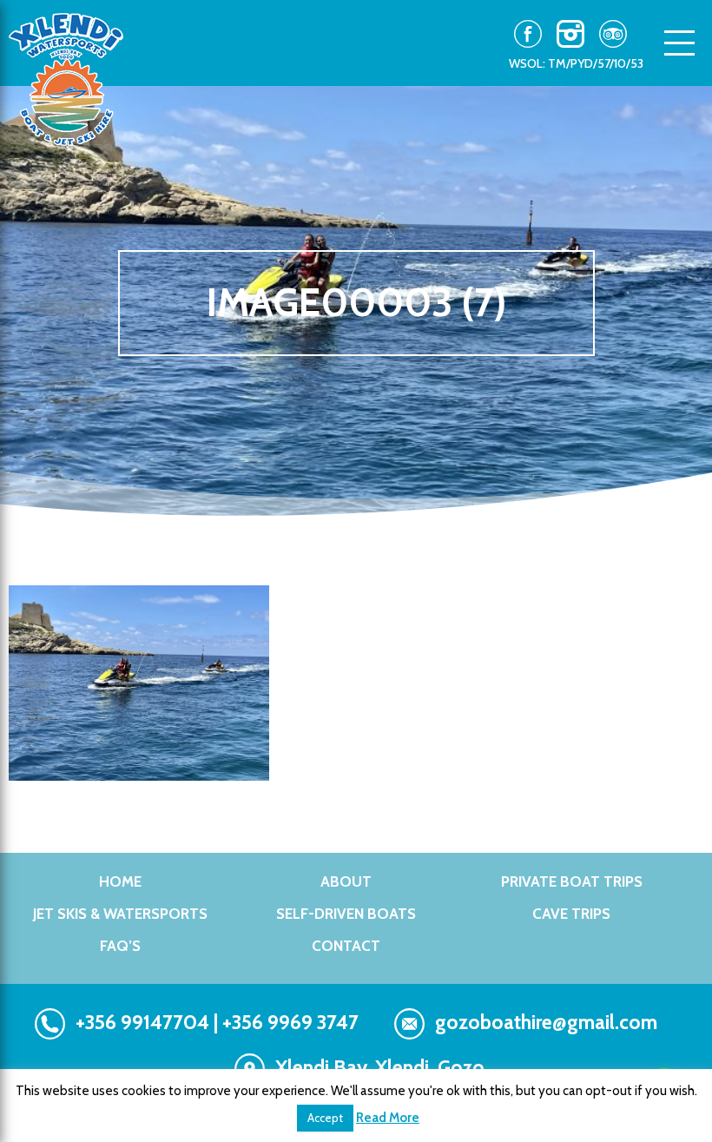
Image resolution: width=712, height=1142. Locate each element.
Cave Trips (571, 913)
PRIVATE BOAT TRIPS (572, 881)
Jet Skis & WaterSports (120, 913)
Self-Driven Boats (346, 913)
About (346, 881)
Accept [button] (325, 1118)
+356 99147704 (142, 1022)
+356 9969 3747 (290, 1022)
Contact (346, 945)
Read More (387, 1117)
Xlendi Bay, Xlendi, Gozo (380, 1067)
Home (120, 881)
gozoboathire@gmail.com (546, 1022)
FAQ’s (120, 945)
